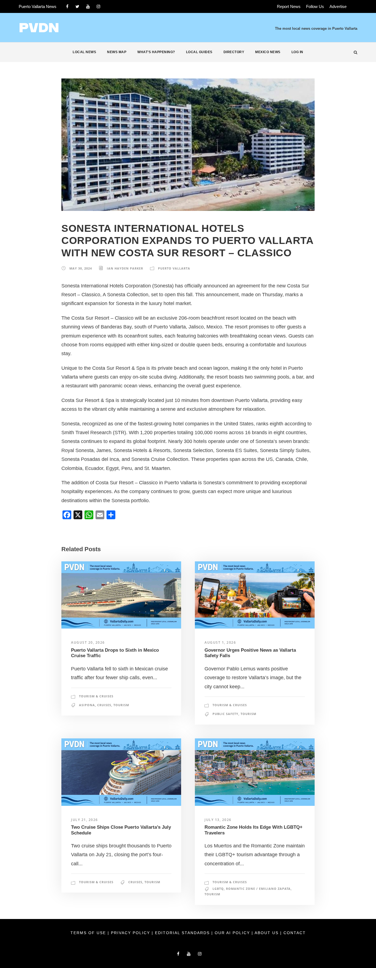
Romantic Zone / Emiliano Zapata (258, 889)
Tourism (121, 705)
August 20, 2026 (88, 642)
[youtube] (88, 6)
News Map (116, 52)
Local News (84, 52)
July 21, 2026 (84, 819)
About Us (267, 933)
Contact (295, 933)
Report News (289, 6)
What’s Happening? (156, 52)
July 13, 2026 (218, 819)
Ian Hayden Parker (125, 268)
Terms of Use (89, 933)
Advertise (338, 6)
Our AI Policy (232, 933)
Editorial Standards (183, 933)
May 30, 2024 (80, 268)
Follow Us (315, 6)
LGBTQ (218, 889)
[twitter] (77, 6)
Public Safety (225, 714)
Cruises (104, 705)
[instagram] (98, 6)
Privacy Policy (131, 933)
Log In (297, 52)
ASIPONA (87, 705)
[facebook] (67, 6)
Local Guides (199, 52)
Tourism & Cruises (96, 696)
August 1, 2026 (220, 642)
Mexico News (267, 52)
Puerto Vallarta (174, 268)
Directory (234, 52)
